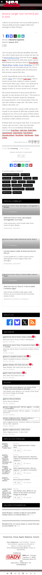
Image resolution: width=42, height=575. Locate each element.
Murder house (17, 178)
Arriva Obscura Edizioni (11, 401)
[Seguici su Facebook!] (9, 322)
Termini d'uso (8, 537)
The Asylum (27, 178)
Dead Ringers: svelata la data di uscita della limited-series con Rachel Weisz (19, 514)
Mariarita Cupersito (16, 40)
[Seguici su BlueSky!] (17, 322)
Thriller (18, 8)
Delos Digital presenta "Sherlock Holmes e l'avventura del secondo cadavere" (21, 423)
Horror (12, 8)
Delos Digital (5, 8)
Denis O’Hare (17, 192)
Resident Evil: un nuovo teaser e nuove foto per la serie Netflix (20, 525)
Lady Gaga (27, 79)
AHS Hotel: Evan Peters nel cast (14, 375)
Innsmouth (32, 8)
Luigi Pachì (25, 8)
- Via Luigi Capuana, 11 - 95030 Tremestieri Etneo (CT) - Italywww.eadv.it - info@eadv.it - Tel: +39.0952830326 (23, 560)
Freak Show (28, 65)
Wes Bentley (19, 135)
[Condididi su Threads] (15, 36)
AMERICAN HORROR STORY (11, 174)
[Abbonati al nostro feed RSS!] (32, 322)
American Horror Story (11, 57)
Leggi (18, 450)
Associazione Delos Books (19, 548)
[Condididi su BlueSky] (11, 36)
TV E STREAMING (10, 212)
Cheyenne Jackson (8, 135)
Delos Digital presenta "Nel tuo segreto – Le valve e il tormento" (21, 412)
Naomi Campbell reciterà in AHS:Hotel (16, 359)
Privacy (15, 537)
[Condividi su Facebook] (7, 36)
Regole (21, 537)
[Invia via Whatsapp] (19, 36)
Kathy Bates (32, 130)
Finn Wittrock (28, 132)
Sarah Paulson (17, 132)
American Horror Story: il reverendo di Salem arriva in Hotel (21, 350)
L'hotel (14, 182)
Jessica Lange (25, 174)
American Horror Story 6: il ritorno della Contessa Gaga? (19, 287)
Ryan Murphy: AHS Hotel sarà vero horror (17, 367)
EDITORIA (16, 443)
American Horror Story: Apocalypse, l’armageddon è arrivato (18, 219)
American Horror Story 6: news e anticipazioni (18, 339)
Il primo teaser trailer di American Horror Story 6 (20, 252)
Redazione (28, 537)
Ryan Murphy (33, 62)
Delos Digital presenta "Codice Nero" (15, 432)
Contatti (36, 537)
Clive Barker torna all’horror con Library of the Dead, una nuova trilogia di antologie (21, 392)
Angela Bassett (7, 132)
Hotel (10, 79)
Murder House (7, 65)
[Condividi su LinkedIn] (23, 36)
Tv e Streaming (12, 148)
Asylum (15, 65)
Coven (21, 65)
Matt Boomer (28, 135)
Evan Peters (15, 130)
